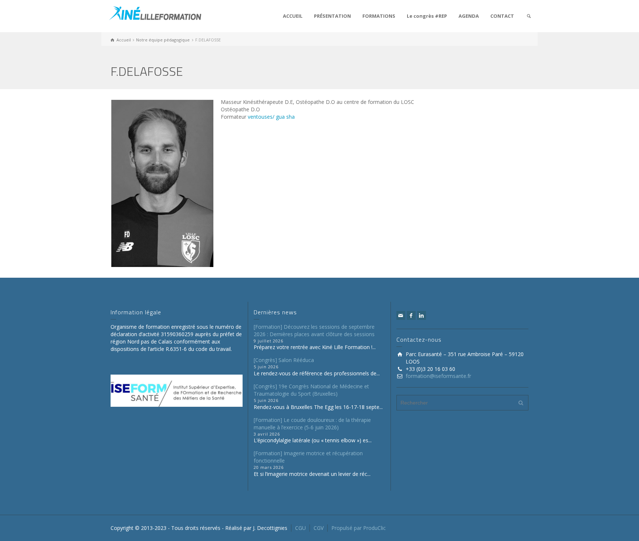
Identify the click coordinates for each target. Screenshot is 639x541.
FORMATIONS (378, 16)
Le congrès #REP (427, 16)
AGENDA (469, 16)
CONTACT (502, 16)
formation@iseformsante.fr (438, 375)
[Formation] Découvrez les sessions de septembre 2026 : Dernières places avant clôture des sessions (314, 330)
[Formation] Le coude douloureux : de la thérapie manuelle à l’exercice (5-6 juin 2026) (312, 423)
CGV (319, 527)
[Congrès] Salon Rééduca (284, 360)
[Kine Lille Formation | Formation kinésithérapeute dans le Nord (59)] (155, 12)
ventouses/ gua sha (271, 116)
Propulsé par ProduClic (358, 527)
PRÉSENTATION (332, 16)
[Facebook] (411, 315)
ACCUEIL (292, 16)
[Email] (400, 315)
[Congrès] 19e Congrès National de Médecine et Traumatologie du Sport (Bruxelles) (311, 390)
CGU (300, 527)
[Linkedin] (421, 315)
